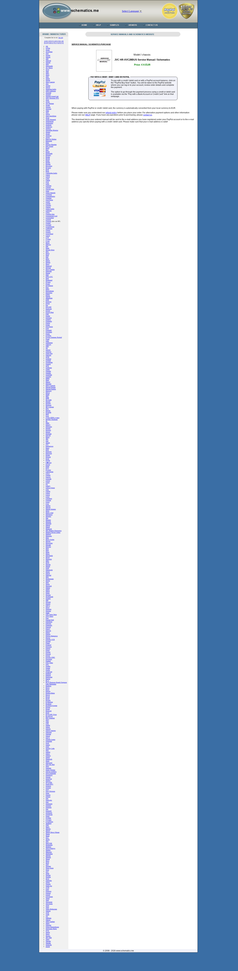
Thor (47, 864)
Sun (47, 809)
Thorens (48, 866)
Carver (48, 177)
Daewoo (48, 244)
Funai (47, 339)
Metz (47, 538)
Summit (48, 805)
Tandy (48, 827)
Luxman (48, 500)
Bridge (48, 162)
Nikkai (48, 588)
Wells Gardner (50, 921)
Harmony (49, 391)
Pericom (48, 630)
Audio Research (51, 119)
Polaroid (48, 645)
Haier (47, 380)
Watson (48, 920)
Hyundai (48, 412)
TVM (47, 888)
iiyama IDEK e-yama (52, 418)
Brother (48, 164)
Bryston (48, 168)
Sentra (48, 757)
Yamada (48, 941)
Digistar (48, 268)
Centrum (48, 185)
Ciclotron (49, 194)
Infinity (48, 425)
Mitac (47, 552)
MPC (47, 561)
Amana (48, 86)
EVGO (48, 310)
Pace (47, 618)
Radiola (48, 675)
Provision (49, 659)
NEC (47, 577)
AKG (47, 73)
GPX (47, 366)
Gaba (47, 341)
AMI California (51, 91)
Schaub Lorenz (50, 739)
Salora (48, 727)
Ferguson (49, 318)
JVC (47, 444)
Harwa (48, 393)
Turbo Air (49, 886)
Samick (48, 729)
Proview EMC (50, 657)
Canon (48, 175)
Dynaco (48, 282)
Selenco (48, 755)
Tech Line (49, 843)
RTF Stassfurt (50, 718)
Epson (48, 303)
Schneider (49, 741)
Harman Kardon (51, 389)
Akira (47, 75)
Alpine (48, 80)
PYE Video (49, 663)
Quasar (48, 668)
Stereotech (49, 804)
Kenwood (49, 453)
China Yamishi (50, 193)
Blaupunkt (49, 153)
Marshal (48, 522)
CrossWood (49, 234)
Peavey (48, 629)
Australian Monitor (52, 130)
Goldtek (48, 360)
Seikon (48, 752)
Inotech (48, 428)
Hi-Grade (48, 400)
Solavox (48, 786)
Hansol (48, 382)
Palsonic (48, 623)
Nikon (48, 591)
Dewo (47, 264)
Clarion (48, 207)
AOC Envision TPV (52, 98)
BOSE (48, 159)
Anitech (48, 94)
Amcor (48, 87)
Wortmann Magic (51, 929)
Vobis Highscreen (51, 909)
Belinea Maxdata (51, 144)
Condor (48, 223)
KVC (47, 468)
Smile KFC (49, 784)
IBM (47, 414)
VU (47, 916)
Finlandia (49, 321)
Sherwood (49, 763)
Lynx (47, 504)
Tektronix (49, 852)
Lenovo (48, 477)
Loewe (48, 495)
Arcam (48, 105)
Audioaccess (50, 121)
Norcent (48, 595)
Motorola (49, 559)
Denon (48, 260)
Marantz (48, 520)
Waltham (48, 918)
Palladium (49, 622)
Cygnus (48, 239)
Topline (48, 875)
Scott (47, 743)
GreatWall (49, 375)
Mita (47, 550)
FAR (47, 314)
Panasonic (49, 625)
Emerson (48, 302)
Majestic (48, 516)
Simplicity (49, 775)
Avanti (48, 134)
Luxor (48, 502)
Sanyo (48, 738)
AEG (47, 64)
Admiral (48, 61)
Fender (48, 316)
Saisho (48, 725)
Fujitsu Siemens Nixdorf (54, 337)
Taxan (47, 836)
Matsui (48, 525)
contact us (147, 115)
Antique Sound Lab (52, 96)
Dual (47, 278)
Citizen (48, 203)
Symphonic (49, 822)
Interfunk (48, 434)
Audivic (48, 128)
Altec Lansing (50, 82)
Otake (47, 613)
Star (47, 798)
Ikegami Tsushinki (52, 419)
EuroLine (49, 309)
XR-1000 (49, 938)
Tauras (48, 834)
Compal (48, 219)
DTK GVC (49, 277)
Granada (48, 371)
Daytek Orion (50, 250)
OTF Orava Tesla (51, 614)
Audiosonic (49, 123)
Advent (48, 62)
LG (47, 484)
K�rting (48, 463)
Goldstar (48, 359)
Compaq (48, 221)
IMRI (47, 423)
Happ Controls (50, 385)
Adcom (48, 57)
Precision (49, 647)
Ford (47, 328)
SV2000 (48, 818)
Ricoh (48, 698)
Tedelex (48, 850)
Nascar (48, 573)
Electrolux (49, 293)
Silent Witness (50, 770)
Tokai (47, 873)
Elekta (48, 294)
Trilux (48, 882)
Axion (48, 137)
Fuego (48, 334)
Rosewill (48, 711)
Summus (48, 807)
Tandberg (48, 823)
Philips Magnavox (52, 636)
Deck (47, 255)
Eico (47, 287)
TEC (47, 841)
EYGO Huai (50, 312)
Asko (47, 110)
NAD (47, 568)
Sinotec (48, 777)
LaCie (48, 473)
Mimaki (48, 545)
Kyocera (48, 470)
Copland (48, 225)
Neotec (48, 580)
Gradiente (49, 368)
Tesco (47, 861)
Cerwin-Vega (50, 189)
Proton (48, 655)
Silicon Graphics (51, 772)
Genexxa (48, 352)
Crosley (48, 232)
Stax (47, 802)
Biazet (48, 152)
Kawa (47, 448)
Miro (47, 548)
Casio (47, 178)
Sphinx (48, 797)
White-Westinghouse (52, 927)
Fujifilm (48, 335)
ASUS (48, 114)
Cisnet (48, 202)
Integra (48, 432)
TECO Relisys (50, 848)
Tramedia (49, 880)
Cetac (47, 191)
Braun (48, 160)
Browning (49, 166)
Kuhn (47, 466)
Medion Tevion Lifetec (53, 532)
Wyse (47, 930)
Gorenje (48, 364)
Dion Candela (50, 269)
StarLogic (49, 800)
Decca (47, 253)
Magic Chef (49, 513)
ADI (47, 59)
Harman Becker (51, 387)
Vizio (47, 907)
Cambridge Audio (51, 173)
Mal (47, 518)
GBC (47, 346)
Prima (48, 650)
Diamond (49, 266)
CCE (47, 182)
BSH (47, 169)
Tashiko (48, 829)
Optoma (48, 611)
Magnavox (49, 514)
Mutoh (48, 566)
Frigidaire (49, 332)
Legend (48, 475)
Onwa (47, 607)
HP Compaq (50, 407)
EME (47, 300)
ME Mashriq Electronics (54, 531)
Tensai (48, 859)
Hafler (48, 378)
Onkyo (48, 605)
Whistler (48, 925)
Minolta (48, 547)
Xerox (48, 934)
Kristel (48, 464)
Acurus (48, 55)
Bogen (48, 157)
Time (47, 870)
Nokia (48, 593)
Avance (48, 132)
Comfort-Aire (50, 214)
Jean (47, 441)
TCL (47, 838)
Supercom (49, 813)
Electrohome (50, 291)
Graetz (48, 369)
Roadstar (48, 704)
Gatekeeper (49, 343)
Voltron (48, 911)
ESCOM (48, 307)
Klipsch (48, 457)
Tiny (47, 871)
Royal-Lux (49, 716)
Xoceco (48, 936)
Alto (47, 84)
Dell (47, 257)
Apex (47, 100)
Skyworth (49, 782)
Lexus (48, 482)
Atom (47, 118)
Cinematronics (50, 196)
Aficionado (49, 66)
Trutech (48, 884)
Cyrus (48, 241)
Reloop (48, 691)
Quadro (48, 666)
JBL (47, 439)
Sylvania (48, 820)
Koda (47, 459)
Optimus (48, 609)
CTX (47, 237)
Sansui (48, 736)
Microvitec (49, 543)
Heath (47, 394)
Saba (47, 722)
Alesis (48, 78)
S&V (47, 720)
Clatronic (49, 210)
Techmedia (49, 845)
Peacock (48, 627)
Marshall (48, 523)
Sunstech (48, 811)
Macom (48, 507)
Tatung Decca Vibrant (52, 832)
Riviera (48, 700)
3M (47, 46)
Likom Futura (50, 488)
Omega (48, 604)
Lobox (48, 493)
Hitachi (48, 401)
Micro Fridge (50, 539)
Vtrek (47, 914)
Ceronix (48, 187)
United (48, 895)
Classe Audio (50, 209)
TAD (47, 825)
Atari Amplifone (51, 116)
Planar (48, 643)
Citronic (48, 205)
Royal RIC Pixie (51, 714)
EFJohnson (49, 285)
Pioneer (48, 641)
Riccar (48, 697)
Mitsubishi (49, 556)
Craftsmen (49, 228)
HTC (47, 409)
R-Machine (49, 702)
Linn (47, 489)
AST (47, 112)
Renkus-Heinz (50, 693)
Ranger (48, 679)
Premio (48, 648)
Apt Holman (50, 103)
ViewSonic (49, 904)
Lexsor (48, 481)
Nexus (48, 584)
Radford (48, 673)
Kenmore (48, 451)
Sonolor (48, 788)
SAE (47, 723)
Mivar (48, 557)
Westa (47, 923)
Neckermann (50, 579)
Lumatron (49, 498)
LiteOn (48, 491)
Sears (47, 747)
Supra (47, 816)
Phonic (48, 638)
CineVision (49, 200)
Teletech (48, 857)
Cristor (48, 230)
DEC (47, 252)
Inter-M (48, 435)
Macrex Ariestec (51, 509)
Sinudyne (49, 779)
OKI (47, 600)
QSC (47, 664)
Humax (48, 410)
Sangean (48, 734)
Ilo (46, 421)
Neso (47, 582)
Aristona (48, 109)
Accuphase (49, 52)
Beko (47, 143)
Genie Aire (49, 353)
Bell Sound (49, 146)
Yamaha (48, 943)
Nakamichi (49, 570)
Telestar (48, 855)
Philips (48, 634)
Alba (47, 77)
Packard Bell (50, 620)
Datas (47, 248)
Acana (48, 50)
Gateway (48, 344)
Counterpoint (50, 227)
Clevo (48, 212)
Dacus (48, 243)
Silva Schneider (51, 773)
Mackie (48, 506)
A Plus (48, 48)
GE (47, 348)
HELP (87, 115)
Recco (48, 688)
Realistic (48, 686)
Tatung (48, 830)
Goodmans (49, 362)
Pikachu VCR (50, 639)
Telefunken (49, 854)
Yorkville (49, 945)
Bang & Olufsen (51, 139)
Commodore (50, 218)
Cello (47, 184)
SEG (47, 750)
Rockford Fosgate (51, 705)
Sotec (47, 793)
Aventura (48, 135)
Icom (47, 416)
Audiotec (48, 125)
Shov (47, 766)
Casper (48, 180)
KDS (47, 450)
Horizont (48, 405)
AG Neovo (49, 68)
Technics (48, 846)
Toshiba (48, 877)
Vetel (47, 900)
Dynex (48, 284)
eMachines (49, 298)
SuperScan (49, 814)
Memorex (49, 536)
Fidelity (48, 319)
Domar (48, 273)
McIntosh (49, 529)
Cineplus (48, 198)
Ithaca (47, 437)
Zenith (48, 946)
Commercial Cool (51, 216)
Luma (47, 497)
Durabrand (49, 280)
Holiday (48, 403)
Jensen (48, 443)
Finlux (48, 323)
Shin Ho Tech (50, 764)
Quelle (48, 670)
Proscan (48, 654)
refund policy (111, 112)
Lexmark (48, 479)
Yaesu (47, 939)
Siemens (48, 768)
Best (47, 150)
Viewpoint (49, 902)
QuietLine (49, 672)
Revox (48, 695)
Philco (48, 632)
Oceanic (48, 598)
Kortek (48, 460)
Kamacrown (49, 446)
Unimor (48, 893)
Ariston (48, 107)
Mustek (48, 564)
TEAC (48, 839)
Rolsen (48, 707)
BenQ (47, 148)
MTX (47, 563)
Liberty (48, 486)
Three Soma (49, 868)
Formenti (49, 330)
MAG (47, 511)
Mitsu (48, 554)
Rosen (48, 709)
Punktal (48, 661)
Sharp (47, 761)
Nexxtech (49, 586)
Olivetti (48, 602)
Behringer (49, 141)
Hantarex (48, 384)
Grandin (48, 373)
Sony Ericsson (50, 791)
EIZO (47, 289)
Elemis (48, 296)
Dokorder (49, 271)
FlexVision (49, 327)
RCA (47, 680)
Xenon (48, 932)
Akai (47, 71)
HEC (47, 396)
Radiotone (49, 677)
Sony (47, 789)
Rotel (47, 713)
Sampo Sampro (51, 730)
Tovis (47, 879)
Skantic (48, 780)
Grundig (48, 376)
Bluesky (48, 155)
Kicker (48, 455)
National (48, 575)
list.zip (60, 37)
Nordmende (49, 597)
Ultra (47, 889)
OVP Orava (49, 616)
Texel (47, 863)
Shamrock (49, 759)
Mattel (48, 527)
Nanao (48, 572)
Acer (47, 53)
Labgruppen (49, 472)
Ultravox (48, 891)
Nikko (48, 589)
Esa (47, 305)
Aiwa (47, 69)
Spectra (48, 795)
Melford (48, 534)
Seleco (48, 754)
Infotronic (49, 426)
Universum (49, 896)
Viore (47, 905)
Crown (48, 235)
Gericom (48, 355)
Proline (48, 652)
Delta (47, 259)
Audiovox (49, 127)
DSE (47, 275)
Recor (47, 689)
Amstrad (48, 93)
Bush (47, 171)
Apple (48, 102)
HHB (47, 398)
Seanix (48, 745)
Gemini (48, 350)
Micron (48, 541)
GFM (47, 357)
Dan (47, 246)
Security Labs (50, 748)
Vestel (48, 898)
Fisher (48, 325)
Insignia (48, 430)
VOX (47, 913)
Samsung (49, 732)
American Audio (51, 89)
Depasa (48, 262)
